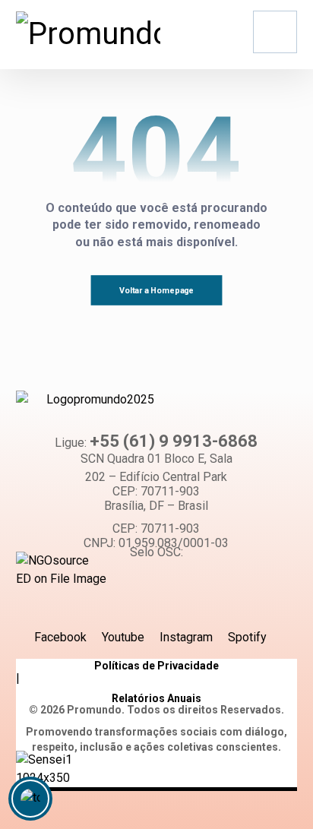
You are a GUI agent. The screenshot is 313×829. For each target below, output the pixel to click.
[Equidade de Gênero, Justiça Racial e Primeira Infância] (88, 34)
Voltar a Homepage (156, 291)
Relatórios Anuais (156, 698)
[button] (275, 32)
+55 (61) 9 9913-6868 (174, 441)
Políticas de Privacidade (156, 666)
